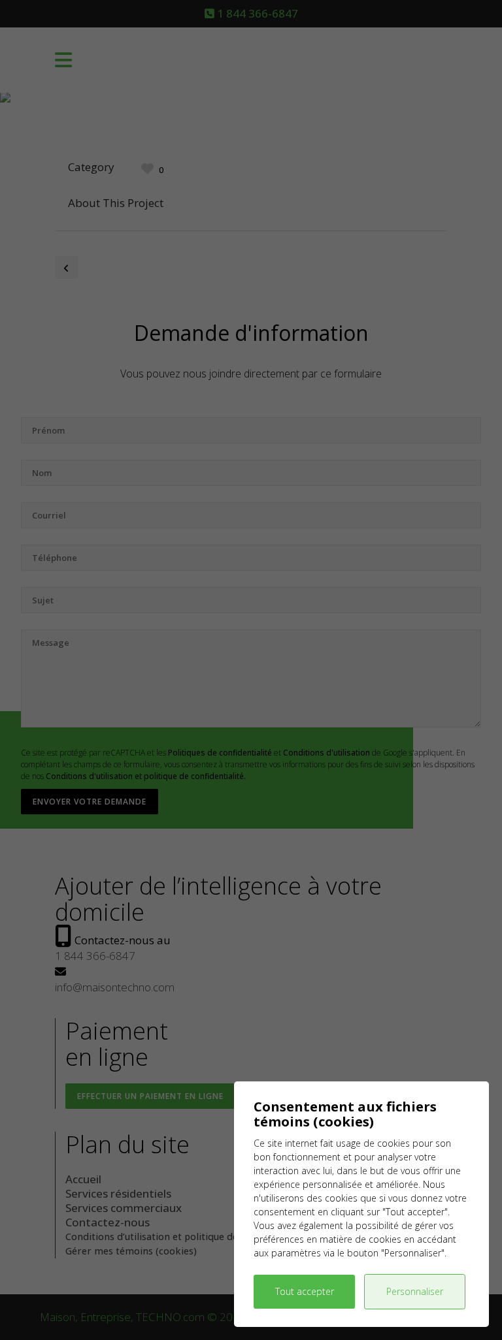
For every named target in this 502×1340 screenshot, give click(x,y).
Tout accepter (304, 1291)
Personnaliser (414, 1291)
